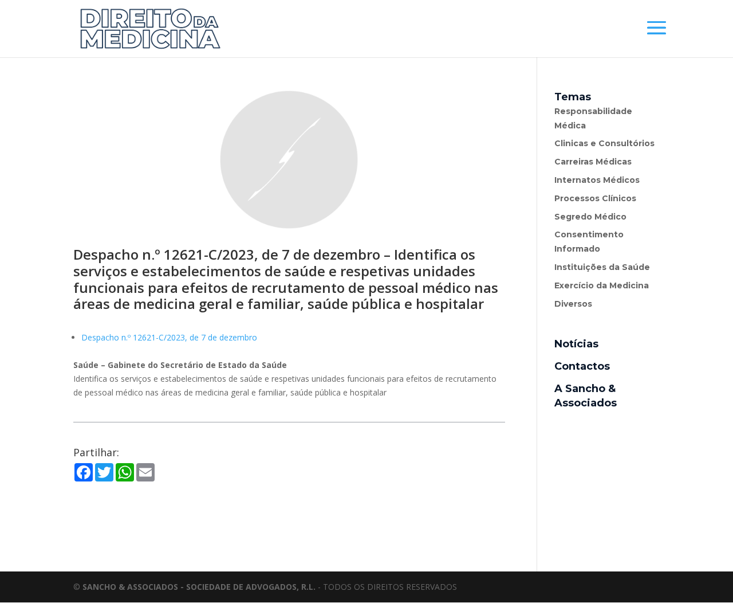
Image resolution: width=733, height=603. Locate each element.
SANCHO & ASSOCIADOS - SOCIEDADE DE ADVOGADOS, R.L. (199, 586)
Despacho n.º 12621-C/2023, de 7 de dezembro (169, 337)
